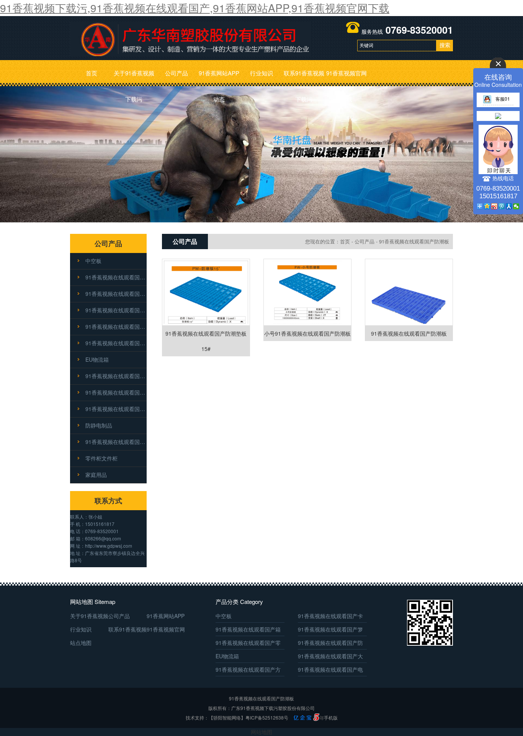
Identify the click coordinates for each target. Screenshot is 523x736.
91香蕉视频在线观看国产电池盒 (116, 409)
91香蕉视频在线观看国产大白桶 (116, 376)
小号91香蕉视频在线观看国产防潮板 (307, 333)
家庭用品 (96, 474)
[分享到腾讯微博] (501, 206)
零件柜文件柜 (101, 458)
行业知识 (261, 73)
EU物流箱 (97, 359)
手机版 (331, 717)
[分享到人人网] (509, 206)
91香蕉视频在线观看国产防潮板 (116, 343)
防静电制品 (98, 425)
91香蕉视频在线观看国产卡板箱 (116, 442)
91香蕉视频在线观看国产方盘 (116, 392)
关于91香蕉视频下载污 (134, 77)
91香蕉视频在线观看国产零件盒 (116, 326)
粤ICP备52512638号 (266, 717)
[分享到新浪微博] (494, 206)
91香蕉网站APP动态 (219, 77)
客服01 (502, 98)
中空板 (93, 260)
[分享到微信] (516, 206)
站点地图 (81, 642)
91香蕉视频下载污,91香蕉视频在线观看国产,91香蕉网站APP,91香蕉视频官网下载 (194, 7)
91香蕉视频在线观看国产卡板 (116, 277)
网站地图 (261, 732)
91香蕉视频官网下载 (346, 77)
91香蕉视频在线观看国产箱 (116, 293)
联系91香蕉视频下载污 (304, 77)
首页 (91, 73)
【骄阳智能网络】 (227, 717)
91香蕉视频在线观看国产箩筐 (116, 310)
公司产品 (176, 73)
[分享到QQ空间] (487, 206)
